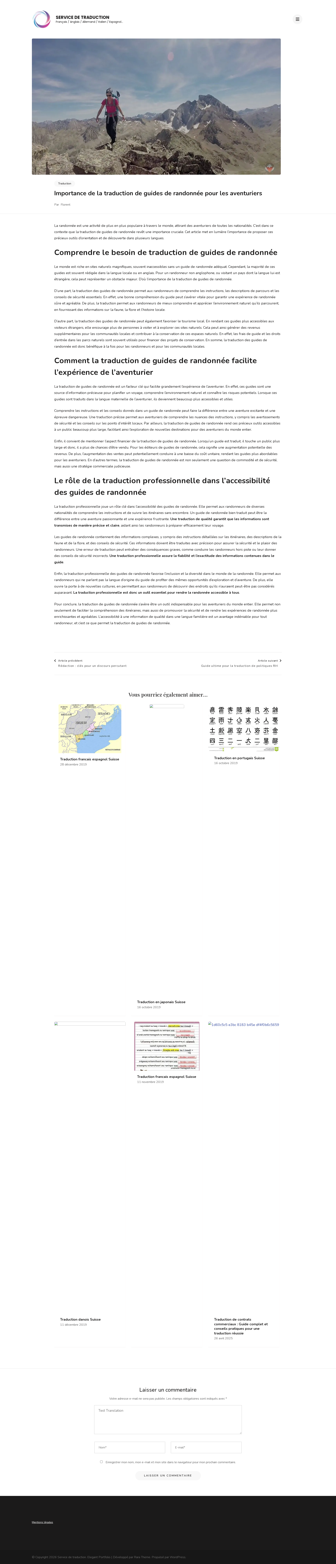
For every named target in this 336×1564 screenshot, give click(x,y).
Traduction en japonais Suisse (161, 1002)
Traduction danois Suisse (80, 1319)
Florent (65, 205)
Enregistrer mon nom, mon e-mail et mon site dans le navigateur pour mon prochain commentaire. (171, 1462)
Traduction (64, 183)
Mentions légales (42, 1522)
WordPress (178, 1557)
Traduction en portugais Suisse (239, 758)
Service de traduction (82, 17)
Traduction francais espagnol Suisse (89, 759)
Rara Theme (142, 1557)
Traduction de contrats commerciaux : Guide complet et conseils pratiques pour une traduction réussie (241, 1326)
